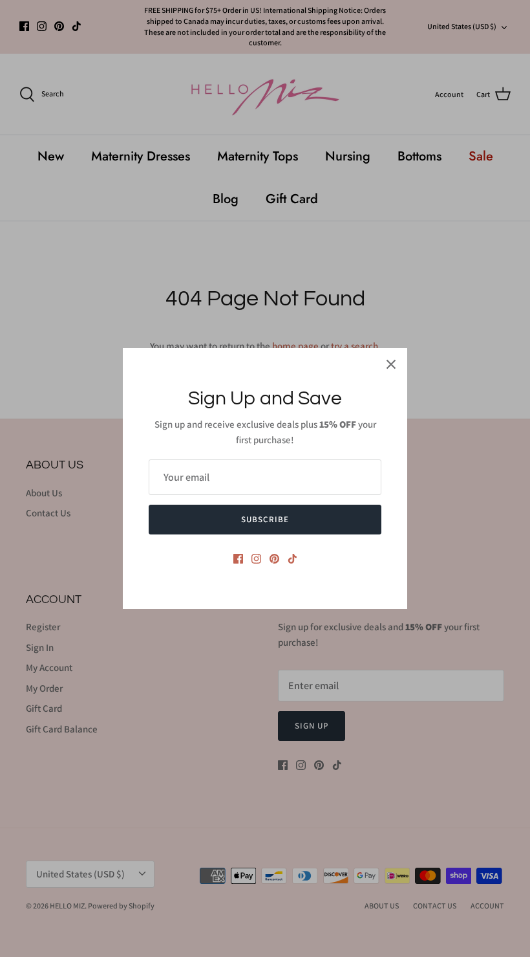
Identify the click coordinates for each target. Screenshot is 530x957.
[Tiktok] (292, 559)
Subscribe (264, 519)
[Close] (391, 364)
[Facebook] (238, 559)
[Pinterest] (274, 559)
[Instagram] (256, 559)
